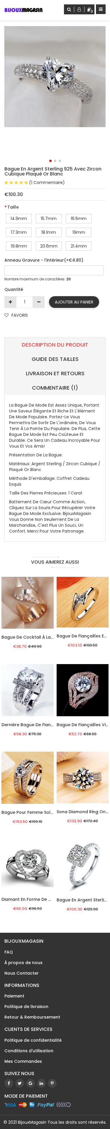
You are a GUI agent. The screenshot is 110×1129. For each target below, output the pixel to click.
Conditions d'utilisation (28, 1051)
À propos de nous (23, 963)
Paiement (14, 996)
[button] (50, 161)
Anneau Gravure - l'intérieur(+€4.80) (43, 260)
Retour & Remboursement (32, 1017)
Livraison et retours (55, 373)
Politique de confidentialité (33, 1040)
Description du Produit (55, 344)
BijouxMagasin (32, 1122)
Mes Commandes (23, 1061)
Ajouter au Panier (74, 302)
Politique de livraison (26, 1006)
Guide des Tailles (55, 359)
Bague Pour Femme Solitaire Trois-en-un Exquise (53, 812)
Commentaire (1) (55, 387)
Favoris (19, 315)
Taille (13, 207)
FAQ (8, 952)
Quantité (13, 289)
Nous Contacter (21, 973)
